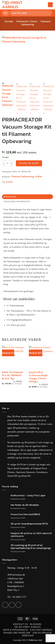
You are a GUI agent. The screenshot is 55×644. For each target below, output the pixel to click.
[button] (40, 5)
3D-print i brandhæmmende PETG (29, 523)
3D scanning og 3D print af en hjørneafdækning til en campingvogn (31, 546)
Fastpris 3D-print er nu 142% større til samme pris (31, 535)
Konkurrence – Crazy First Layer (28, 495)
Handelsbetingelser (16, 632)
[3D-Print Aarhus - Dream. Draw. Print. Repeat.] (19, 4)
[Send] (49, 13)
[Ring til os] (18, 605)
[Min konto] (44, 5)
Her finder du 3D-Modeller (25, 505)
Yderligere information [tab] (16, 201)
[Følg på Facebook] (5, 605)
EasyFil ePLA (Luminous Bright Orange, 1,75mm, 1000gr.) (38, 377)
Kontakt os (20, 624)
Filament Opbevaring (22, 176)
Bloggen (35, 624)
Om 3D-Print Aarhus (27, 627)
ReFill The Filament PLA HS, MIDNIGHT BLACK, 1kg (12, 375)
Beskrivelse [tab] (9, 197)
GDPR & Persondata (15, 630)
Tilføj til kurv (29, 163)
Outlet (38, 176)
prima (9, 181)
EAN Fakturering (41, 630)
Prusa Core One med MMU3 (25, 514)
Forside (9, 21)
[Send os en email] (12, 605)
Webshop (28, 635)
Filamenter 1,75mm (26, 21)
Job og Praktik (42, 632)
